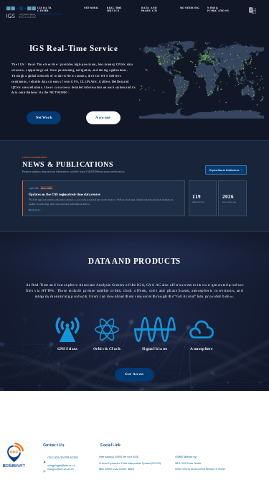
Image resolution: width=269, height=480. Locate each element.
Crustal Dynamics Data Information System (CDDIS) (130, 463)
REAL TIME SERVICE (114, 9)
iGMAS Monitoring (186, 456)
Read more (34, 209)
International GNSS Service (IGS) (118, 456)
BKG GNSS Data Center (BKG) (116, 469)
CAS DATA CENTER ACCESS (62, 457)
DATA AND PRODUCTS (149, 9)
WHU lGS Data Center (188, 463)
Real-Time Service (42, 64)
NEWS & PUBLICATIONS (217, 9)
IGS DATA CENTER (44, 9)
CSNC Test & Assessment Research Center (200, 469)
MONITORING (189, 7)
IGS (21, 64)
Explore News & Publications (224, 170)
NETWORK (91, 7)
